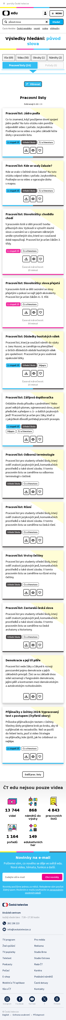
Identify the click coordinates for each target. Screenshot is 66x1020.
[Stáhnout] (26, 150)
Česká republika (24, 28)
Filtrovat (35, 84)
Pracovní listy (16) (20, 65)
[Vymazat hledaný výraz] (46, 22)
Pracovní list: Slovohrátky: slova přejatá (33, 283)
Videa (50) (23, 57)
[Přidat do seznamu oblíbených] (40, 150)
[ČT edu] (9, 14)
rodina (45, 28)
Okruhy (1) (39, 57)
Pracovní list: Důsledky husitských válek (33, 336)
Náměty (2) (55, 57)
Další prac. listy (33, 774)
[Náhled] (33, 150)
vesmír (37, 28)
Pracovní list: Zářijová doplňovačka (29, 397)
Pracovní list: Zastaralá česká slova (29, 608)
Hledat (56, 21)
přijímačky (55, 28)
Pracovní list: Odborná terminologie (30, 454)
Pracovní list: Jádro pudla (23, 113)
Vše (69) (8, 57)
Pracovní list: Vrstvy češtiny (24, 555)
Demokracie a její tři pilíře (23, 660)
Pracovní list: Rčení (18, 507)
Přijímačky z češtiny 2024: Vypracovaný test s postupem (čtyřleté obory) (32, 714)
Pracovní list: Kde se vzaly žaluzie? (29, 165)
